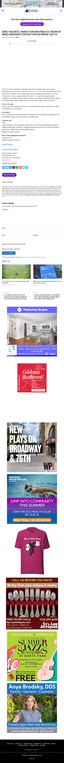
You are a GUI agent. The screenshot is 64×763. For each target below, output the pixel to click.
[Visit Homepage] (32, 10)
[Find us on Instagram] (33, 759)
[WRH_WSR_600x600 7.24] (32, 331)
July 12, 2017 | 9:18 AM (8, 37)
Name (4, 228)
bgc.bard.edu (6, 160)
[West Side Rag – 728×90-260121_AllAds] (32, 3)
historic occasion (36, 91)
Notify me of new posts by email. (11, 249)
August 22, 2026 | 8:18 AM (9, 285)
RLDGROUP (36, 749)
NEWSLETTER (28, 743)
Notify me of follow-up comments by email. (14, 244)
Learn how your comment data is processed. (34, 257)
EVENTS (53, 743)
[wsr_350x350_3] (32, 377)
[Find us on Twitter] (31, 759)
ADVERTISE (46, 743)
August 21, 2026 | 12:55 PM (41, 285)
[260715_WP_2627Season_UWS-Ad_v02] (32, 447)
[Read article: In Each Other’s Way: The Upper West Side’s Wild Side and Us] (16, 271)
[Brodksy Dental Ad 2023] (32, 708)
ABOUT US (10, 743)
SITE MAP (42, 745)
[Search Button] (61, 10)
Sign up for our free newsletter (32, 24)
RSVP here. (7, 144)
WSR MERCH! (37, 743)
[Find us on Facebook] (29, 759)
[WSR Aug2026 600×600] (32, 499)
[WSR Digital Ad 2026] (32, 603)
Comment (5, 209)
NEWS (17, 37)
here (3, 196)
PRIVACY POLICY (23, 745)
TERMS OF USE (34, 745)
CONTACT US (18, 743)
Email (4, 235)
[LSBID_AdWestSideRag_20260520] (32, 656)
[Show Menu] (3, 10)
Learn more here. (10, 149)
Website (35, 235)
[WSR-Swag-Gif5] (32, 550)
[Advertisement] (32, 409)
